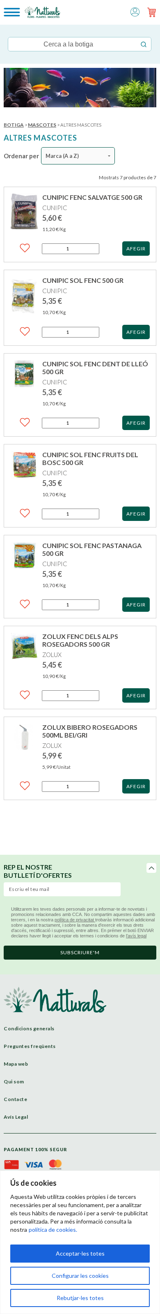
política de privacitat (75, 919)
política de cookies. (53, 1229)
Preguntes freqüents (30, 1046)
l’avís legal (136, 935)
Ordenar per (21, 156)
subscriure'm (80, 952)
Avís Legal (16, 1117)
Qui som (14, 1081)
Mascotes (42, 125)
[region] (80, 1242)
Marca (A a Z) (62, 156)
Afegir (136, 248)
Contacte (15, 1099)
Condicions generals (29, 1028)
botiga (14, 125)
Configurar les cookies (80, 1275)
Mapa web (16, 1064)
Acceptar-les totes (80, 1253)
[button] (134, 11)
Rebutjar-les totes (80, 1297)
